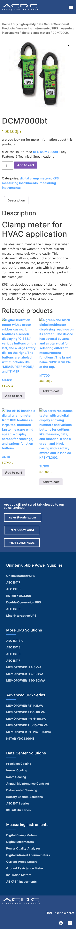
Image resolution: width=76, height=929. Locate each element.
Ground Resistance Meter (24, 868)
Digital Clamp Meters (21, 835)
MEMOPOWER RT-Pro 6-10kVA (28, 732)
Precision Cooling (18, 764)
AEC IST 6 (13, 589)
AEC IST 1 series (18, 803)
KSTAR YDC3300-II (20, 738)
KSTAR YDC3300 (18, 596)
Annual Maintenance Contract (27, 783)
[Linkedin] (70, 923)
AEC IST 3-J (15, 641)
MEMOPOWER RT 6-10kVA (25, 712)
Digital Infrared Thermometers (28, 855)
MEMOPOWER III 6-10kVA (24, 674)
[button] (71, 7)
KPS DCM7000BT (46, 152)
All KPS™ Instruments (21, 881)
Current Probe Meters (22, 862)
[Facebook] (61, 923)
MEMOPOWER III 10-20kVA (25, 680)
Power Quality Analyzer (23, 848)
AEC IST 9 (13, 654)
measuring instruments (33, 28)
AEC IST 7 (13, 582)
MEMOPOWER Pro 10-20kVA (27, 725)
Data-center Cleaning (21, 790)
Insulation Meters (18, 875)
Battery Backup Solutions (24, 797)
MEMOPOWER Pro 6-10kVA (26, 719)
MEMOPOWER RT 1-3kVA (24, 705)
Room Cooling (16, 777)
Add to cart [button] (13, 396)
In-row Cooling (16, 770)
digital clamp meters (35, 32)
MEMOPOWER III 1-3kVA (23, 667)
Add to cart (25, 165)
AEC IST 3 (13, 609)
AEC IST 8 (13, 647)
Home (6, 24)
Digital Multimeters (20, 842)
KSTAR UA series (18, 810)
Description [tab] (16, 200)
